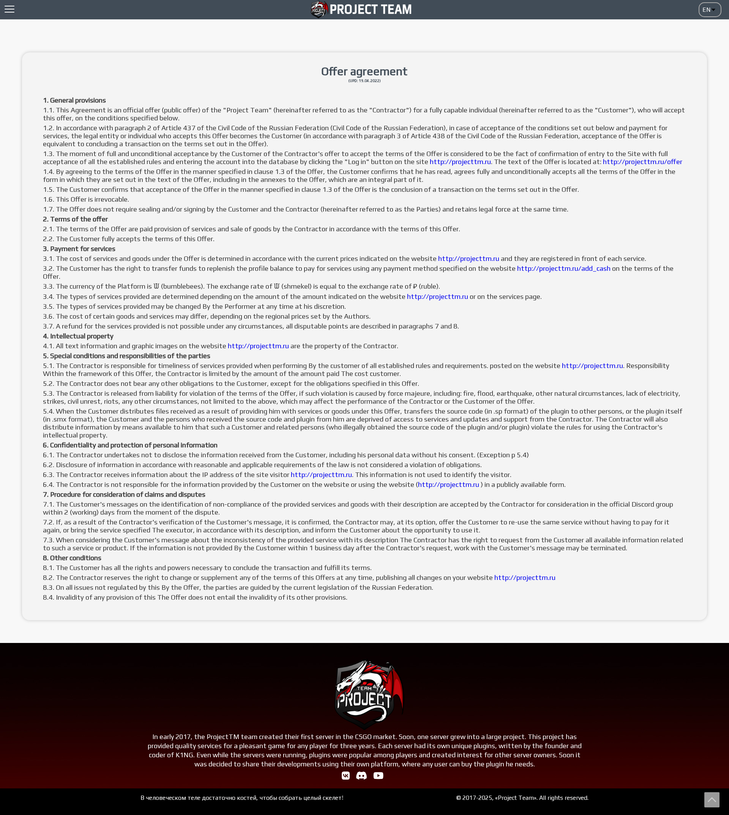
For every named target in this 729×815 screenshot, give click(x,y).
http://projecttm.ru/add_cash (564, 268)
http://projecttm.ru (460, 162)
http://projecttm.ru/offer (642, 162)
